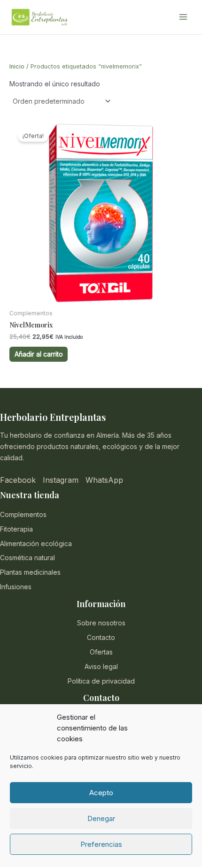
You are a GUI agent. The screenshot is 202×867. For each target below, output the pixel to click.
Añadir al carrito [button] (39, 354)
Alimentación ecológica (36, 544)
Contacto (101, 637)
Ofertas (101, 652)
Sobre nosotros (101, 623)
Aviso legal (101, 666)
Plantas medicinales (30, 572)
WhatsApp (104, 480)
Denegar (101, 818)
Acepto (101, 792)
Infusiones (15, 587)
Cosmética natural (27, 558)
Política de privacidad (101, 681)
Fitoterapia (16, 529)
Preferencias (101, 844)
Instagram (60, 480)
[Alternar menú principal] (183, 17)
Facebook (18, 480)
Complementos (23, 514)
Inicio (16, 66)
